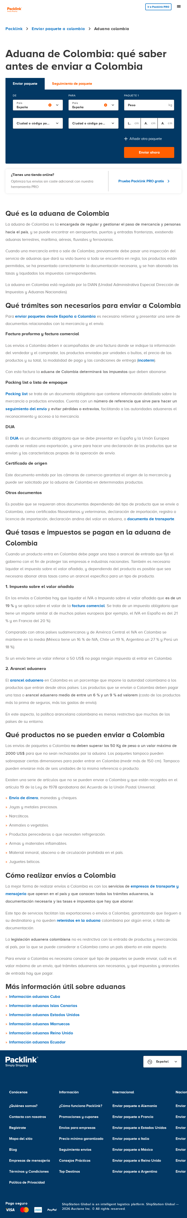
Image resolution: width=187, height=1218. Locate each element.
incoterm (146, 360)
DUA (14, 438)
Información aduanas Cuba (34, 996)
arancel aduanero (26, 680)
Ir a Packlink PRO (158, 6)
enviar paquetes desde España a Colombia (55, 316)
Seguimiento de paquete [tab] (72, 84)
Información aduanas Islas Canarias (43, 1005)
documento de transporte (150, 519)
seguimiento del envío (26, 409)
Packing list (16, 393)
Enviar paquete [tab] (25, 84)
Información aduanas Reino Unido (41, 1033)
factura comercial (88, 605)
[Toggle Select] (57, 105)
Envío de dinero (23, 798)
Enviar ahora (149, 152)
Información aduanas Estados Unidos (44, 1014)
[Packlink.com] (14, 10)
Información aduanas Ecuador (37, 1042)
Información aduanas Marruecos (39, 1024)
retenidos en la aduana (79, 920)
